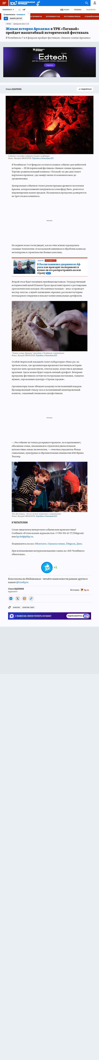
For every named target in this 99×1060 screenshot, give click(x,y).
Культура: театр (28, 607)
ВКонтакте (40, 543)
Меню (4, 3)
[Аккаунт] (95, 3)
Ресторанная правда (72, 16)
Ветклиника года (53, 16)
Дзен (79, 543)
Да (6, 18)
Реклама (77, 10)
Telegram (70, 543)
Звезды (9, 23)
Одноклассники (56, 543)
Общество (41, 260)
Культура (16, 607)
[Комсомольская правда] (22, 3)
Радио (66, 10)
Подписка (90, 10)
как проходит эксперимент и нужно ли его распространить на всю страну (59, 268)
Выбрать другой (16, 18)
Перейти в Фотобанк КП (42, 158)
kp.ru (86, 590)
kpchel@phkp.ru (24, 536)
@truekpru (22, 582)
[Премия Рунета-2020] (37, 3)
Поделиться (86, 89)
